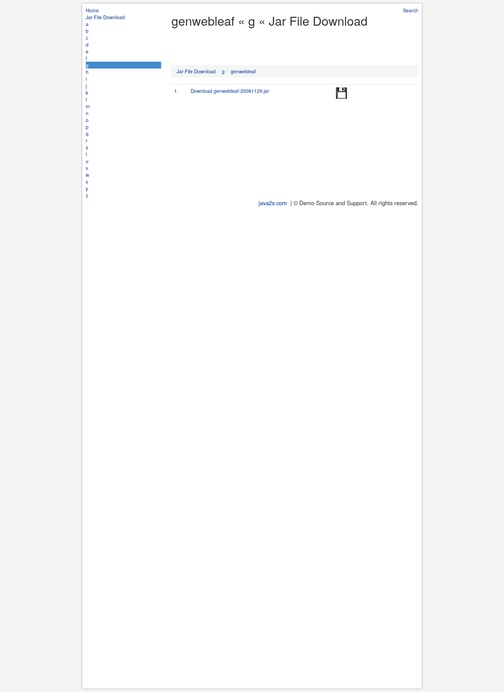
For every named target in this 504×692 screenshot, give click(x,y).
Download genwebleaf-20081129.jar (230, 90)
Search (410, 10)
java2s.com (273, 203)
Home (92, 10)
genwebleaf (243, 71)
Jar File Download (105, 17)
